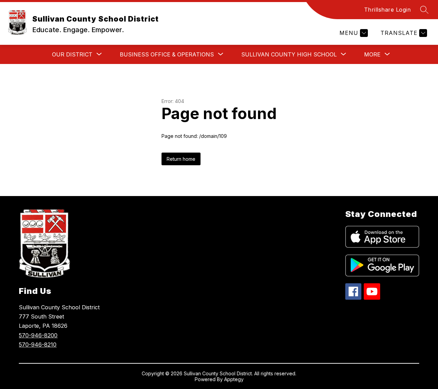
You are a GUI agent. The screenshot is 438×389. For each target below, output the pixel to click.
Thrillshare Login (387, 9)
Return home (181, 159)
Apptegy (234, 379)
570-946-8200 (38, 335)
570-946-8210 (37, 344)
